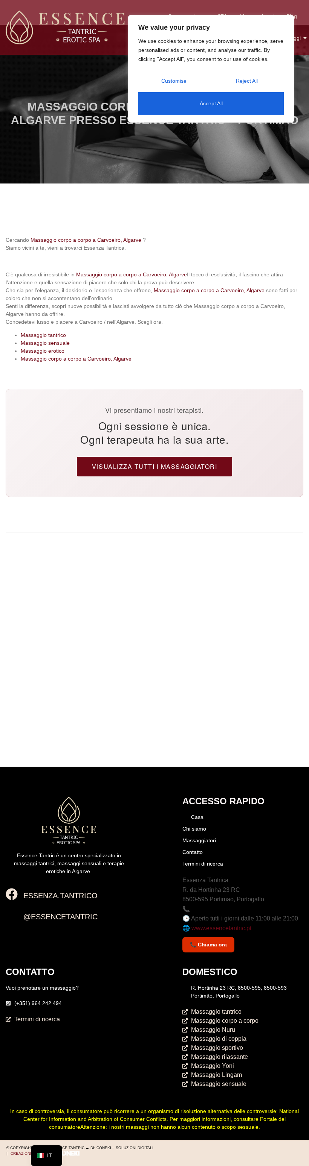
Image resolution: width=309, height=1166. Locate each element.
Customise (174, 81)
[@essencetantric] (12, 916)
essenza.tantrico (60, 896)
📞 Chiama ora (208, 945)
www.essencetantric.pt (221, 928)
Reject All (247, 81)
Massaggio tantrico (43, 335)
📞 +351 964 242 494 (211, 909)
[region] (211, 69)
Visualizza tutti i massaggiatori (154, 466)
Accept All (211, 103)
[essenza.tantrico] (12, 895)
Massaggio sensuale (45, 343)
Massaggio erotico (42, 351)
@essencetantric (60, 917)
